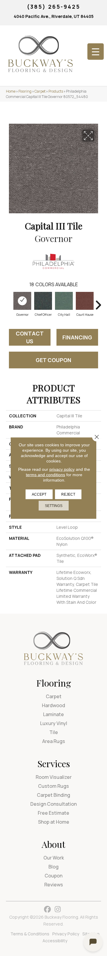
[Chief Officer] (43, 300)
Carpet (39, 91)
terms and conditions (45, 474)
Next (98, 302)
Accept (39, 494)
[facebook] (47, 909)
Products (55, 91)
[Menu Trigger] (95, 51)
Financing (77, 337)
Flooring (25, 91)
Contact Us (30, 337)
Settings (53, 506)
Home (10, 91)
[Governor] (22, 300)
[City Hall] (64, 300)
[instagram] (58, 909)
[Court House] (84, 300)
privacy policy (62, 469)
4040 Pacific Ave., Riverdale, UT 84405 (54, 16)
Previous (8, 302)
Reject (68, 494)
